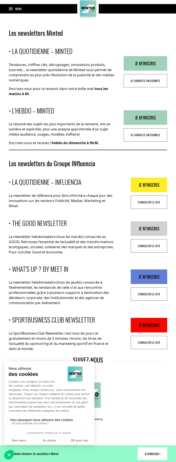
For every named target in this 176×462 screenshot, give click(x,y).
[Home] (88, 8)
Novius (98, 419)
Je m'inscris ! (152, 454)
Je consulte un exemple (145, 80)
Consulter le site (149, 202)
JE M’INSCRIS (149, 185)
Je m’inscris (145, 63)
